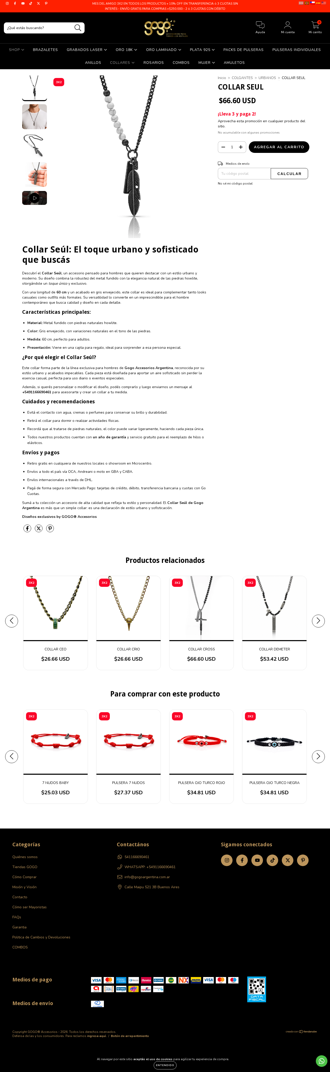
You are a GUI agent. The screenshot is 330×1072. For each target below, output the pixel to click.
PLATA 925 (201, 49)
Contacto (19, 897)
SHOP (15, 49)
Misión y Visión (24, 887)
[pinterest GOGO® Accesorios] (46, 3)
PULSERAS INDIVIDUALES (297, 49)
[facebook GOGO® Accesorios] (15, 3)
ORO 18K (125, 49)
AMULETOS (234, 62)
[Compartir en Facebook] (27, 530)
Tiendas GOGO (24, 867)
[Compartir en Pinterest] (50, 530)
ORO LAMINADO (162, 49)
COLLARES (120, 62)
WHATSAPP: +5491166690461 (150, 867)
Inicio (222, 77)
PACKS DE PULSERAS (244, 49)
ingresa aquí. (96, 1036)
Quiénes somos (25, 857)
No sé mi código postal (235, 183)
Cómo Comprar (24, 877)
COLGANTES (242, 77)
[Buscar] (78, 28)
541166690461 (137, 857)
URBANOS (267, 77)
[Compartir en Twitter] (39, 530)
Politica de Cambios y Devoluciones (41, 937)
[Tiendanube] (301, 1032)
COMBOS (181, 62)
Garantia (19, 927)
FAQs (16, 917)
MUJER (205, 62)
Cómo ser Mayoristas (29, 907)
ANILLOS (93, 62)
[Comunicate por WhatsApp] (321, 1061)
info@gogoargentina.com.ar (147, 877)
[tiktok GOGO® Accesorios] (31, 3)
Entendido (165, 1065)
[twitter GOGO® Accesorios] (39, 3)
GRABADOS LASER (85, 49)
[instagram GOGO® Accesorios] (8, 3)
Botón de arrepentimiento (130, 1036)
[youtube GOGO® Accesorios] (23, 3)
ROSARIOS (154, 62)
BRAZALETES (45, 49)
